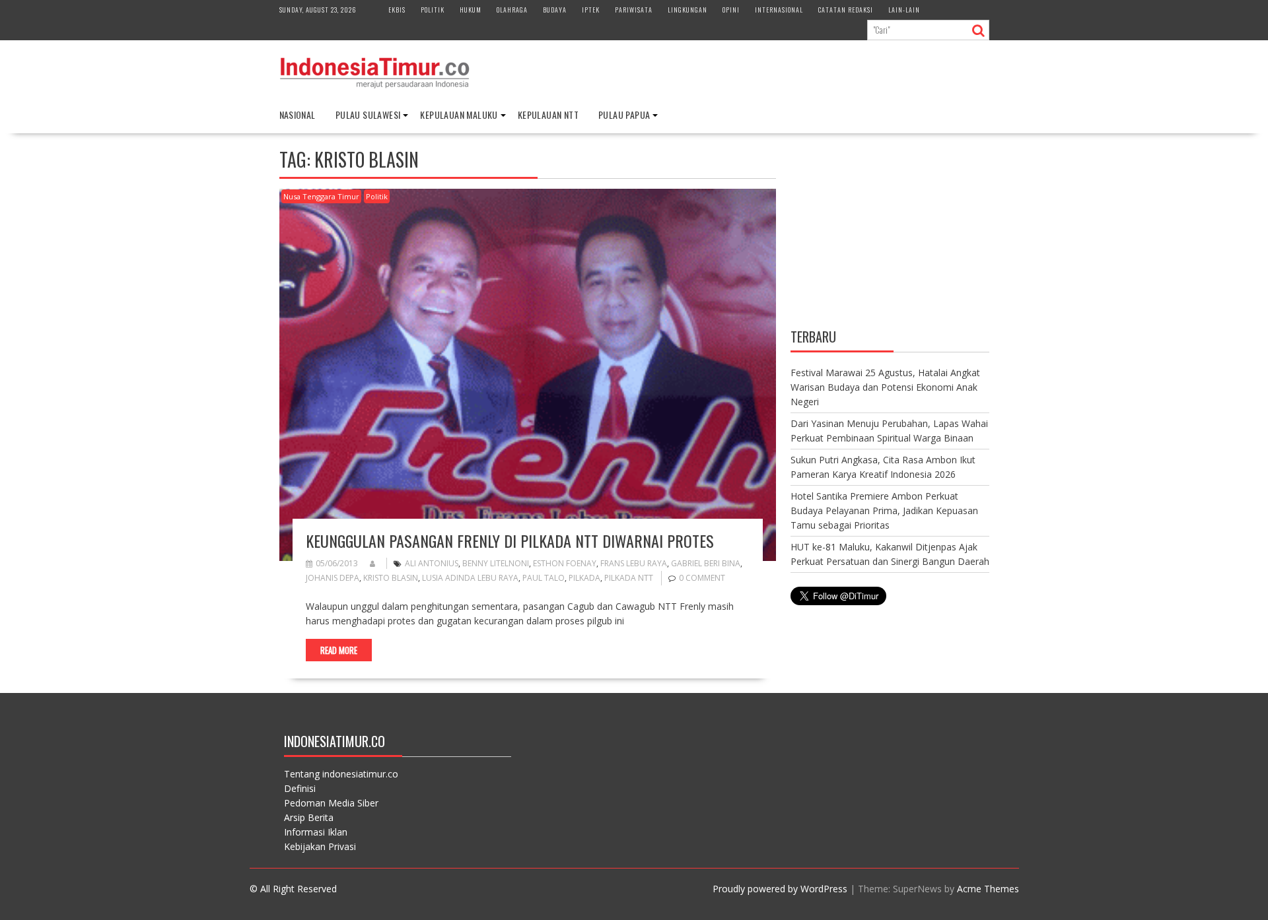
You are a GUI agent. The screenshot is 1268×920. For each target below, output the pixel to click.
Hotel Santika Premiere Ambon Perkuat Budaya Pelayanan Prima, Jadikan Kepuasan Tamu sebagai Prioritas (884, 510)
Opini (731, 10)
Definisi (300, 788)
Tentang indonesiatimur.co (341, 774)
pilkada (584, 577)
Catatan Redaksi (845, 10)
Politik (432, 10)
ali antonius (431, 563)
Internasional (779, 10)
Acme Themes (988, 888)
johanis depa (332, 577)
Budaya (555, 10)
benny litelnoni (495, 563)
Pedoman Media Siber (331, 803)
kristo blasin (390, 577)
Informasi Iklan (315, 832)
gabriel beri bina (705, 563)
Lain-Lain (904, 10)
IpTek (591, 10)
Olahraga (512, 10)
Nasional (297, 114)
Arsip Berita (309, 817)
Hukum (470, 10)
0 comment (702, 577)
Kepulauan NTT (548, 114)
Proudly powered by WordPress (780, 888)
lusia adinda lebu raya (470, 577)
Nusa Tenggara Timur (321, 196)
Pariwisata (633, 10)
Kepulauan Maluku (458, 114)
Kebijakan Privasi (320, 846)
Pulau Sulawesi (368, 114)
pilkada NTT (628, 577)
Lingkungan (687, 10)
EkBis (396, 10)
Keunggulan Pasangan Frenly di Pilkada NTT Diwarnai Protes (510, 540)
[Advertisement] (890, 232)
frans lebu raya (633, 563)
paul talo (543, 577)
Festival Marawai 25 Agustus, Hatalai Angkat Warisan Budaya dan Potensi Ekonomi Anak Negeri (885, 387)
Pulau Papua (624, 114)
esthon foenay (564, 563)
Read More (338, 650)
